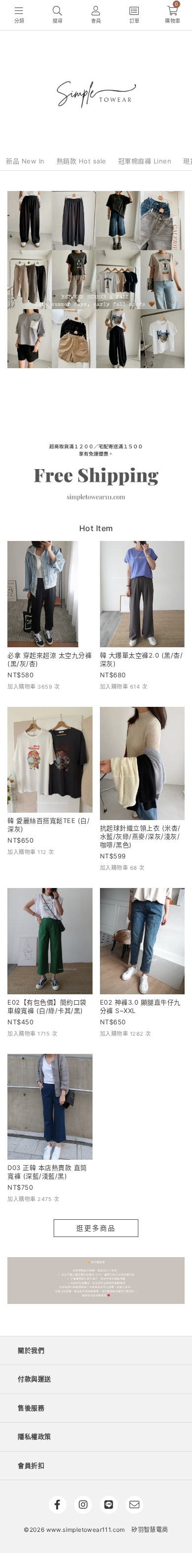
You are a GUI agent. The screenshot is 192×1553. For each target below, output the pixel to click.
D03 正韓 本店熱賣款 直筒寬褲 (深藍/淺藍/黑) (47, 1172)
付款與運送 (34, 1379)
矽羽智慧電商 (149, 1529)
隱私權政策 (34, 1436)
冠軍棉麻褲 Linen (145, 161)
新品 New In (25, 161)
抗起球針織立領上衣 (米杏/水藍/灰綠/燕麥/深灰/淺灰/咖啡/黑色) (140, 836)
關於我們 (31, 1350)
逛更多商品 (96, 1228)
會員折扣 (31, 1465)
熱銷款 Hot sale (81, 161)
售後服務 (31, 1408)
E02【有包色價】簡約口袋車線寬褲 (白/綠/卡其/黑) (47, 1006)
